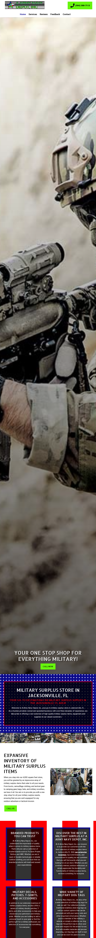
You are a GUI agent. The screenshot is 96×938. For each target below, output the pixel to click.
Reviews (44, 14)
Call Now (48, 666)
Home (23, 14)
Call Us (11, 808)
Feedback (55, 14)
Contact (67, 14)
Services (33, 14)
